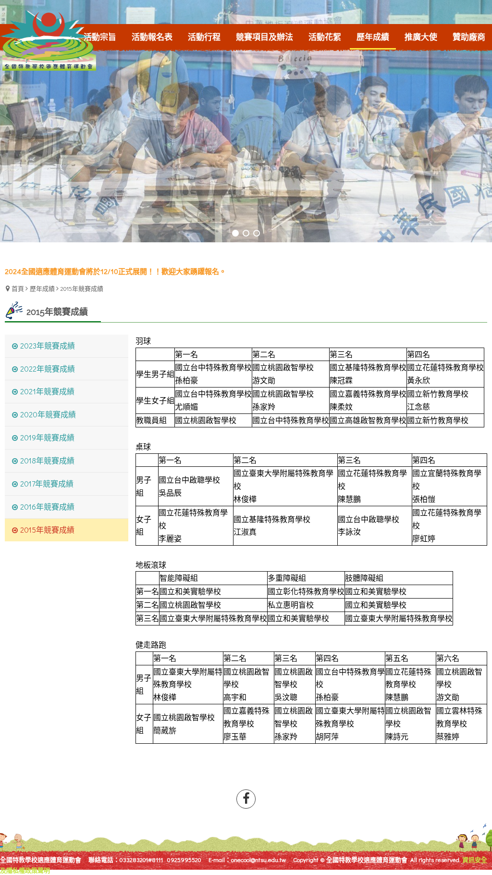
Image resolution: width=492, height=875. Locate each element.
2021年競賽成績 (47, 391)
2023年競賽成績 (47, 345)
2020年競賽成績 (48, 414)
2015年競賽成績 (82, 288)
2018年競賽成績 (47, 460)
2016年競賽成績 (47, 506)
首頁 (18, 288)
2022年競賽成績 (47, 368)
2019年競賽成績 (47, 437)
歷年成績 (42, 288)
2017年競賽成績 (47, 483)
